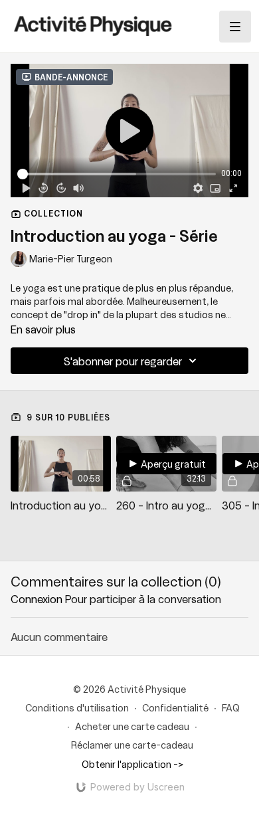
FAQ (231, 707)
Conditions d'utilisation (77, 707)
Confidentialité (175, 707)
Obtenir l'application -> (132, 764)
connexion (36, 598)
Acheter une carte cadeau (132, 726)
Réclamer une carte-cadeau (132, 745)
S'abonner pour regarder (123, 360)
